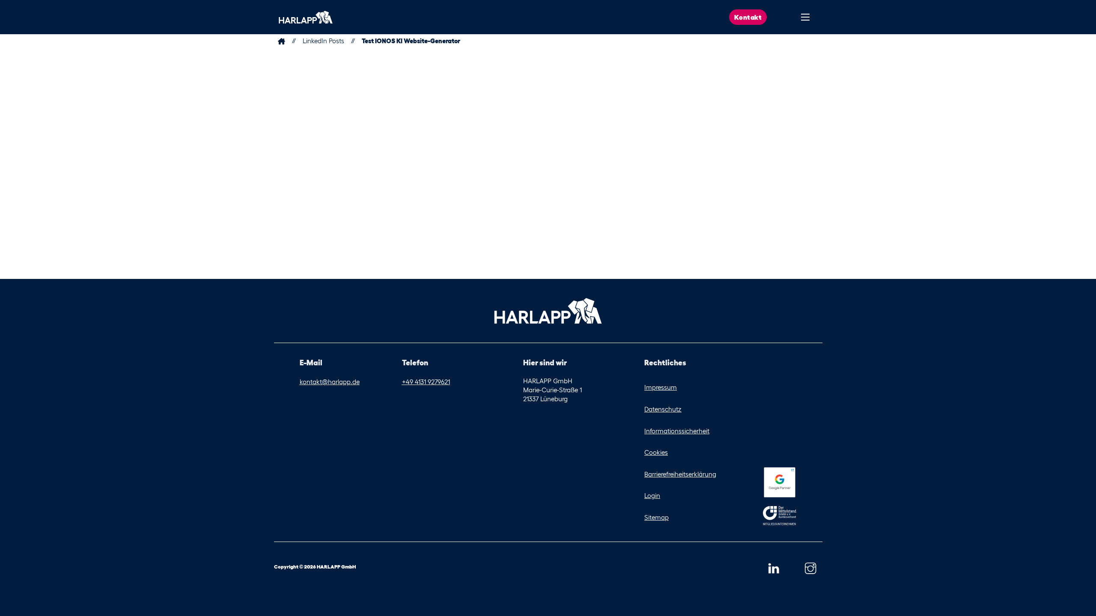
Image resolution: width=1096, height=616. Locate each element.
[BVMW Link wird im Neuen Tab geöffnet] (780, 517)
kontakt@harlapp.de (330, 381)
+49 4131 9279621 (426, 381)
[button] (774, 568)
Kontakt (748, 17)
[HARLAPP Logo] (548, 310)
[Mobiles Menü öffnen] (805, 17)
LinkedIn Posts (323, 40)
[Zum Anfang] (306, 17)
